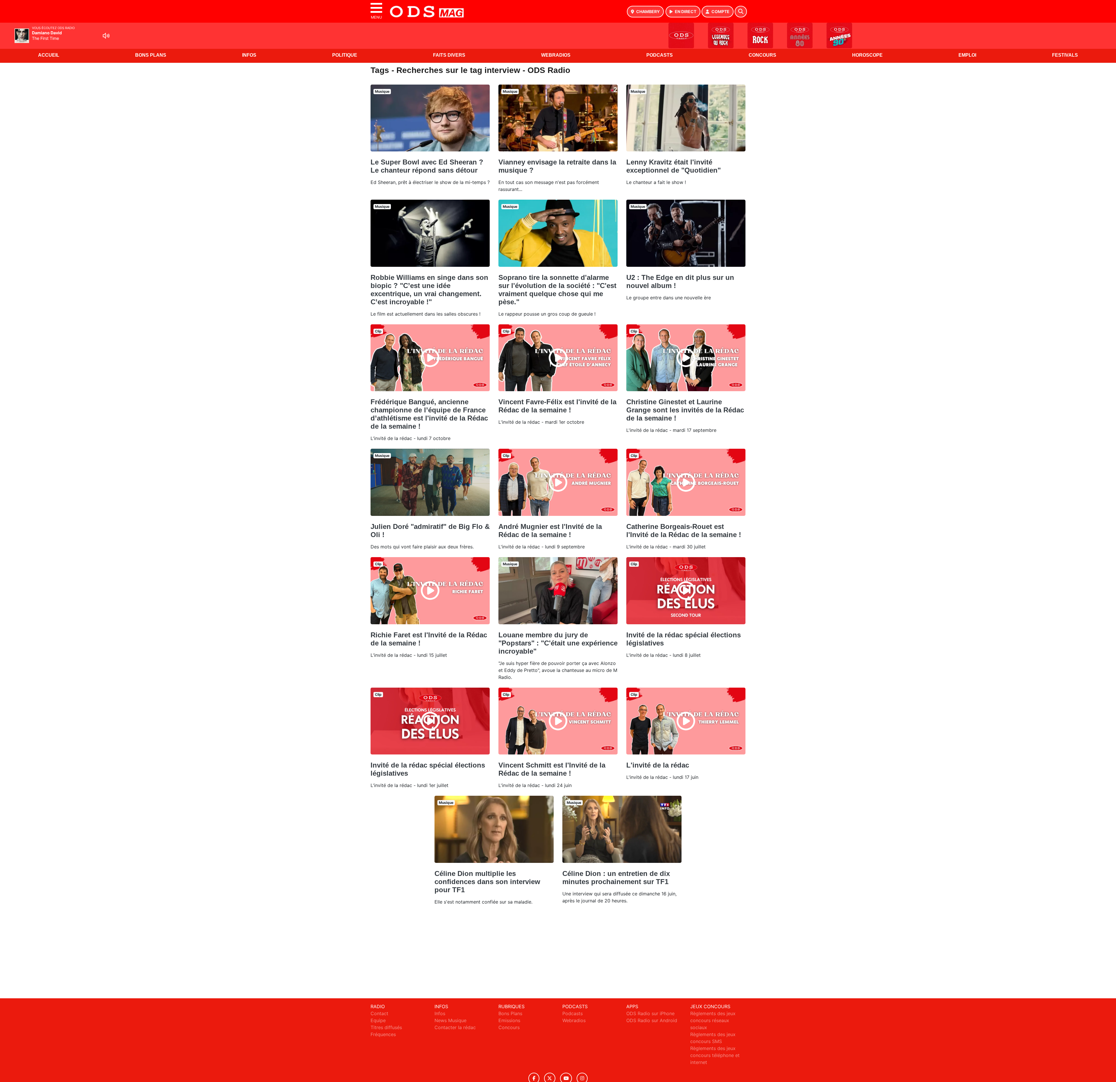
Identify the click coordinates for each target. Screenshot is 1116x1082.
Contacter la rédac (455, 1027)
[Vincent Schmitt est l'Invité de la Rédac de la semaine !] (558, 721)
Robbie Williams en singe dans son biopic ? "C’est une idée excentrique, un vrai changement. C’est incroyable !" (429, 289)
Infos (249, 55)
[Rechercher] (741, 11)
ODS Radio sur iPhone (650, 1013)
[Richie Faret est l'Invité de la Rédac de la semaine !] (430, 590)
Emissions (509, 1020)
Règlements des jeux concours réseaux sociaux (713, 1020)
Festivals (1065, 55)
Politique (344, 55)
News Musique (450, 1020)
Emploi (967, 55)
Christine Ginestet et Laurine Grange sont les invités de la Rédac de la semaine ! (685, 410)
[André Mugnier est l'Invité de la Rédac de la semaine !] (558, 482)
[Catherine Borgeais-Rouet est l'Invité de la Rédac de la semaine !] (686, 482)
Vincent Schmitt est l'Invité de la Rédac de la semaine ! (551, 769)
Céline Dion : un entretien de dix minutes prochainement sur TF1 (616, 878)
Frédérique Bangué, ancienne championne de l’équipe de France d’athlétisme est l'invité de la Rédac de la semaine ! (429, 414)
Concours (762, 55)
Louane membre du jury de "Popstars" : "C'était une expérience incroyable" (558, 643)
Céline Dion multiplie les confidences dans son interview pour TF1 (487, 882)
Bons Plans (150, 55)
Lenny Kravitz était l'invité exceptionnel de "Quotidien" (673, 166)
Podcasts (659, 55)
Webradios (555, 55)
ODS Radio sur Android (651, 1020)
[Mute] (106, 35)
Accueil (48, 55)
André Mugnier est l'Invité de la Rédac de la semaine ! (550, 531)
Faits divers (449, 55)
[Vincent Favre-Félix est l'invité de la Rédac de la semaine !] (558, 357)
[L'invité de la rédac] (686, 721)
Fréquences (383, 1034)
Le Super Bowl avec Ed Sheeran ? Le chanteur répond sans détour (427, 166)
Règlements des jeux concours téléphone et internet (715, 1055)
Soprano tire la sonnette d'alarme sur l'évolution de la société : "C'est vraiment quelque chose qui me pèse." (557, 289)
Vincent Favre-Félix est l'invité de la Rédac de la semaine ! (557, 406)
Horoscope (867, 55)
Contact (379, 1013)
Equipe (378, 1020)
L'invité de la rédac (657, 765)
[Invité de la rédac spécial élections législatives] (686, 590)
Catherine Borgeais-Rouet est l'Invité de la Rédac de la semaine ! (683, 531)
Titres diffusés (386, 1027)
